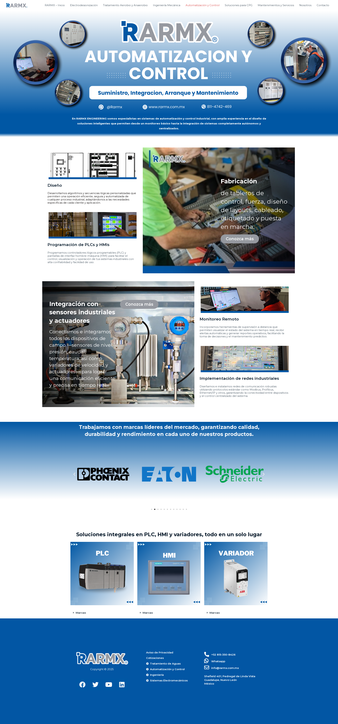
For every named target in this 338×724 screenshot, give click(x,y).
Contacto (323, 5)
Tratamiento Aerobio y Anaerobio (125, 5)
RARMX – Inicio (55, 5)
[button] (240, 238)
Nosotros (305, 5)
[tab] (102, 613)
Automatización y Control (203, 5)
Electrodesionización (84, 5)
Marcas (81, 612)
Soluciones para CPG (238, 5)
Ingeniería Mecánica (166, 5)
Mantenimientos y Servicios (276, 5)
